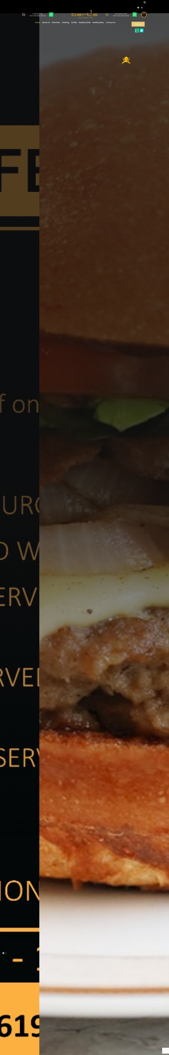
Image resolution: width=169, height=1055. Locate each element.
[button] (144, 2)
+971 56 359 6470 (37, 16)
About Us (46, 22)
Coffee (74, 22)
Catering (65, 22)
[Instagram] (142, 7)
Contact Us (110, 22)
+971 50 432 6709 (121, 16)
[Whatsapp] (51, 14)
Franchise (56, 22)
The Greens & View (121, 14)
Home (37, 22)
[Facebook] (138, 7)
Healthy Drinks (85, 22)
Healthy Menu (98, 22)
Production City (37, 14)
